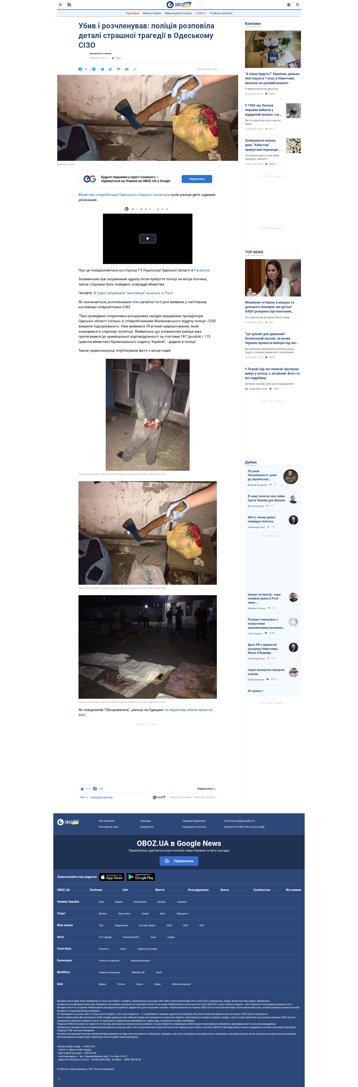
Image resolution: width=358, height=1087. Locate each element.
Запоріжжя (140, 901)
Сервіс (171, 937)
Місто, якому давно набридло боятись (261, 519)
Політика (96, 890)
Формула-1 (183, 913)
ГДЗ (101, 925)
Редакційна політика (102, 797)
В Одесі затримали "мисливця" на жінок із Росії (133, 293)
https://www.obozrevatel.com (179, 1000)
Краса (139, 984)
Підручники (121, 925)
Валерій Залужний (257, 485)
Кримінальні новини (100, 53)
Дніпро (162, 901)
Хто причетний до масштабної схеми (267, 317)
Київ (101, 901)
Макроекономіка (140, 960)
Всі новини (293, 890)
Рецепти (104, 948)
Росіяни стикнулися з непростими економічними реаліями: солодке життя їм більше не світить (265, 624)
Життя (159, 890)
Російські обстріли (221, 13)
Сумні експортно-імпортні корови (266, 672)
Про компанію (107, 820)
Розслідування (198, 890)
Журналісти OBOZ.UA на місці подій (244, 826)
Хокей (145, 913)
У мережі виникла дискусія (261, 88)
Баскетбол (124, 913)
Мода (157, 984)
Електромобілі (131, 937)
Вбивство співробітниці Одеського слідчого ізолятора (123, 195)
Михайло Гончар (257, 608)
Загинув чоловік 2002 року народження (269, 383)
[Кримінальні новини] (159, 798)
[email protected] (100, 1059)
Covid (159, 972)
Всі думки (254, 691)
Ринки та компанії (109, 960)
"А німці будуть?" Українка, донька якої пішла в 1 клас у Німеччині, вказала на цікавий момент (272, 78)
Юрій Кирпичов (256, 679)
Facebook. (202, 270)
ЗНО (185, 925)
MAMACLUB (138, 972)
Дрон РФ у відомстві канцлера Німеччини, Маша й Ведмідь (263, 649)
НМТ (202, 925)
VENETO (201, 13)
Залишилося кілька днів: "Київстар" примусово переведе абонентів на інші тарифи (261, 145)
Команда (146, 820)
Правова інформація (193, 820)
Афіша (102, 984)
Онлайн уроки (147, 925)
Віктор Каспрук (256, 506)
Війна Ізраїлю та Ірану (178, 13)
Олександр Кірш (256, 527)
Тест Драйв (105, 937)
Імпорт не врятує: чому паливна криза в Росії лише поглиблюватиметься (264, 599)
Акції (153, 937)
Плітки (121, 984)
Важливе (253, 23)
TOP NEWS (254, 252)
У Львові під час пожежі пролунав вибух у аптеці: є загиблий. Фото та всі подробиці (272, 373)
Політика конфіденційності (239, 820)
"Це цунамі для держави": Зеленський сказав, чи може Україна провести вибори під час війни (270, 338)
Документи (147, 826)
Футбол (103, 913)
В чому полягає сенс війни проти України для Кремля (266, 498)
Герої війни (132, 13)
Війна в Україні (152, 13)
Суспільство (261, 890)
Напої (123, 948)
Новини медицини (109, 972)
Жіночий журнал (181, 984)
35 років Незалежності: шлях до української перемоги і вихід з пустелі (262, 475)
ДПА (169, 925)
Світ (125, 890)
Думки (251, 462)
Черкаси (182, 901)
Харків (118, 901)
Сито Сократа (255, 633)
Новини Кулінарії (147, 948)
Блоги (225, 890)
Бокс (162, 913)
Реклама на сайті (109, 826)
